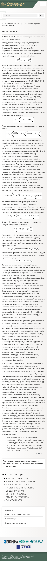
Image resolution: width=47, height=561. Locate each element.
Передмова (9, 510)
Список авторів (11, 519)
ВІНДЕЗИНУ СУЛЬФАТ (15, 491)
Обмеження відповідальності (11, 558)
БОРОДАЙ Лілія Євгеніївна (17, 479)
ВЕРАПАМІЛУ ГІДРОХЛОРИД (18, 497)
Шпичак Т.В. (40, 454)
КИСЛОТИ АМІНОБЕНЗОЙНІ (17, 485)
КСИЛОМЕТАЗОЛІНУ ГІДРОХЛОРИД (20, 482)
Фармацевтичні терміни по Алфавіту (18, 514)
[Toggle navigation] (43, 4)
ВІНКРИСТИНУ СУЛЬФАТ (16, 494)
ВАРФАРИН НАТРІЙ (14, 500)
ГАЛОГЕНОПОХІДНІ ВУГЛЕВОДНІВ (20, 488)
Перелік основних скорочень (15, 523)
